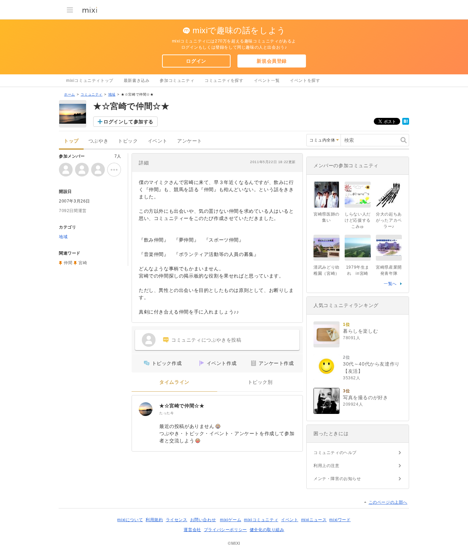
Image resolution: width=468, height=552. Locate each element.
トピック (128, 141)
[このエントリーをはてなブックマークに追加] (405, 123)
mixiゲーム (230, 519)
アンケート (189, 141)
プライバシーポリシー (225, 529)
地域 (111, 94)
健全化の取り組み (267, 529)
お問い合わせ (203, 519)
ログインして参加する (128, 121)
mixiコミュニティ (261, 519)
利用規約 (154, 519)
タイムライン (174, 382)
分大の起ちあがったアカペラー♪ (389, 220)
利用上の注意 (326, 465)
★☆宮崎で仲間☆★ (181, 405)
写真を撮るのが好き (365, 397)
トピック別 (260, 382)
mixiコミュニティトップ (89, 80)
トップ (71, 141)
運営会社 (192, 529)
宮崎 (82, 262)
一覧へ (390, 283)
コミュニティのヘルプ (335, 452)
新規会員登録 (272, 61)
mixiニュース (314, 519)
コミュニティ (91, 94)
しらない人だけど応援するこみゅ (358, 220)
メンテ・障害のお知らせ (337, 478)
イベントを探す (305, 80)
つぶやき (98, 141)
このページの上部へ (388, 502)
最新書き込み (137, 80)
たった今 (166, 413)
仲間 (68, 262)
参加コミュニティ (177, 80)
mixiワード (339, 519)
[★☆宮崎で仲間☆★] (145, 409)
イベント (158, 141)
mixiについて (130, 519)
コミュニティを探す (224, 80)
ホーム (69, 94)
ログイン (196, 61)
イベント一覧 (267, 80)
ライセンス (176, 519)
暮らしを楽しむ (360, 331)
